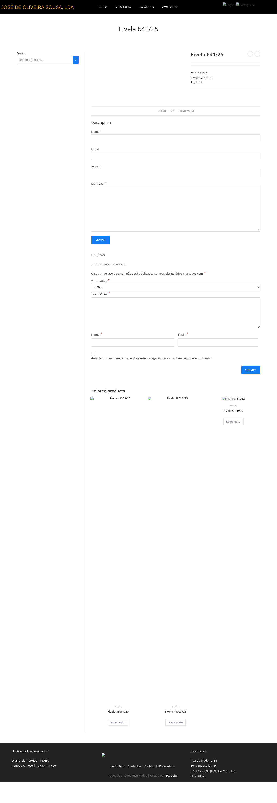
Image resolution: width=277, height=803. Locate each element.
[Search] (76, 60)
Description (166, 111)
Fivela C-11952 (233, 411)
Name (96, 334)
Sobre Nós (118, 766)
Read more (118, 722)
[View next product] (257, 54)
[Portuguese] (245, 4)
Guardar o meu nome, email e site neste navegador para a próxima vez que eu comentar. (152, 358)
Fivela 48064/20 (118, 712)
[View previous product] (250, 54)
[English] (229, 4)
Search (21, 53)
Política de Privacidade (159, 766)
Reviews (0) (186, 111)
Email (183, 334)
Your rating (100, 281)
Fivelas (208, 77)
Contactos (134, 766)
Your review (100, 293)
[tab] (166, 111)
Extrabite (171, 775)
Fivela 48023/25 (175, 712)
